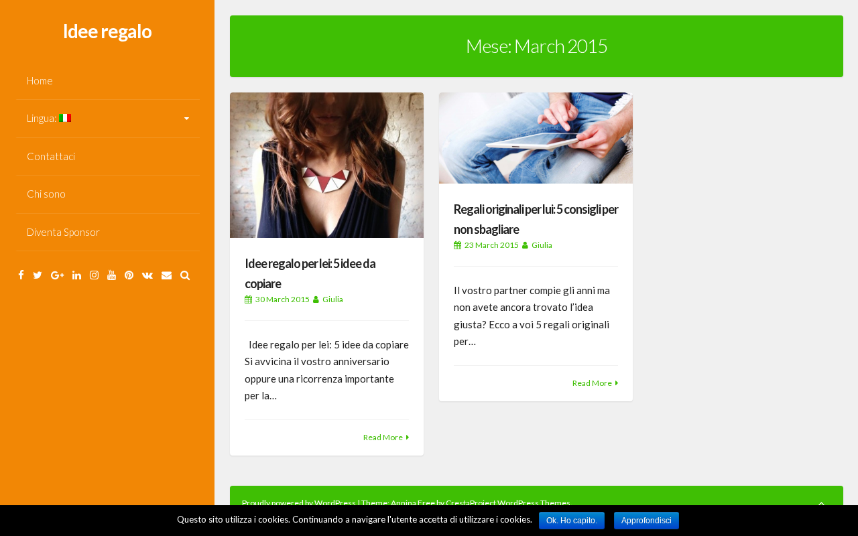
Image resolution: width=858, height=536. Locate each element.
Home (40, 80)
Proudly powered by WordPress (299, 503)
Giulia (332, 299)
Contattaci (51, 156)
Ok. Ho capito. (571, 520)
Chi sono (46, 194)
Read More (383, 437)
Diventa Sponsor (63, 232)
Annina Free (413, 503)
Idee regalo (107, 30)
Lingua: (43, 118)
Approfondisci (646, 520)
